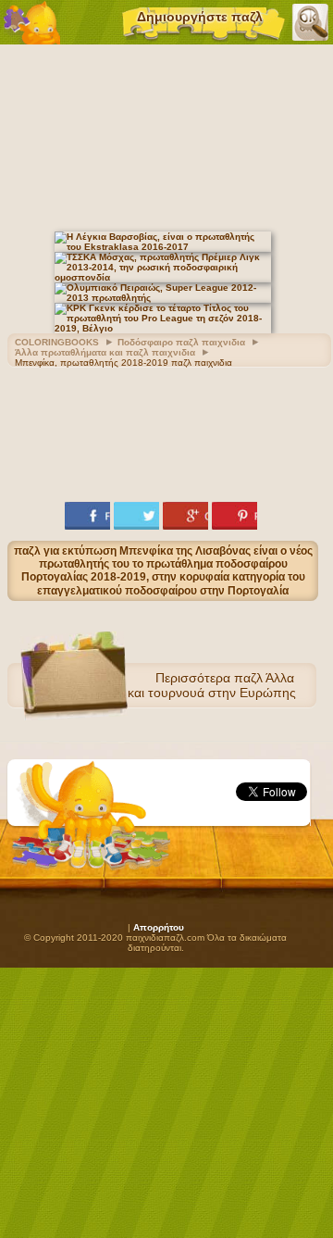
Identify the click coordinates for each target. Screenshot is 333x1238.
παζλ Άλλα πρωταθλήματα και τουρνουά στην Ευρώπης (165, 685)
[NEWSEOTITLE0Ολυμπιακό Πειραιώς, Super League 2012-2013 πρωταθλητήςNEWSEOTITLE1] (163, 298)
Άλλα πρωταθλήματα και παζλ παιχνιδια (105, 352)
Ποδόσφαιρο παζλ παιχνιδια (181, 342)
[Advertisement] (166, 135)
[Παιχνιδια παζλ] (32, 22)
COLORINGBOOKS (57, 342)
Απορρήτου (158, 927)
